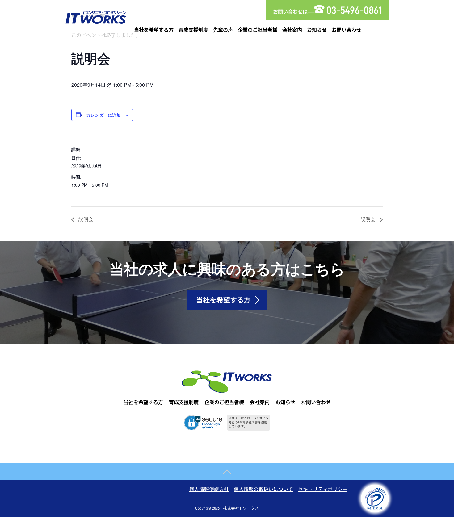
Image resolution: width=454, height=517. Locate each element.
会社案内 (292, 30)
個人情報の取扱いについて (263, 489)
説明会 (85, 219)
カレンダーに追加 (103, 115)
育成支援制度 (193, 30)
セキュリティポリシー (322, 489)
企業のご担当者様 (257, 30)
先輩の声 (223, 30)
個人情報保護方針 (209, 489)
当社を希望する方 (154, 30)
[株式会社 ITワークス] (96, 16)
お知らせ (317, 30)
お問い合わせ (346, 30)
